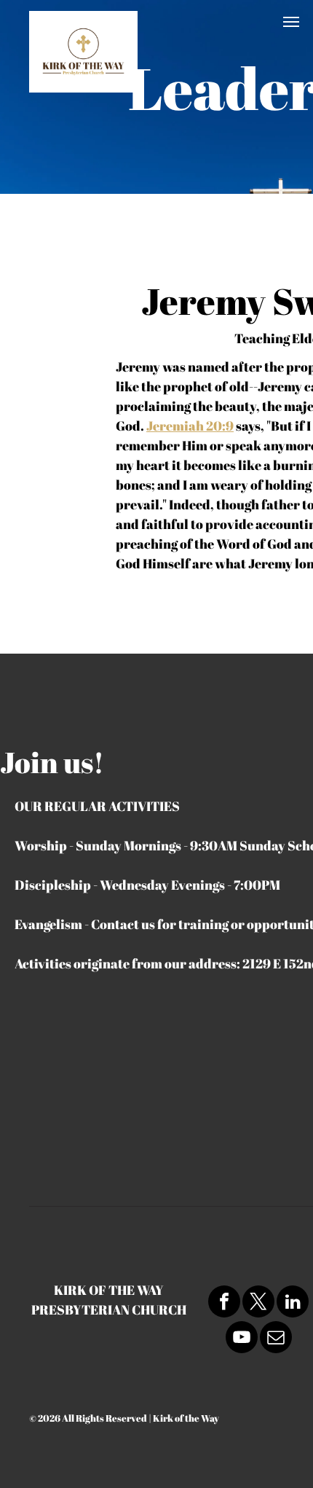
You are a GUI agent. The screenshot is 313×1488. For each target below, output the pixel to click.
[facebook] (224, 1303)
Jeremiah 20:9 (190, 425)
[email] (276, 1339)
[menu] (291, 21)
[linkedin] (293, 1303)
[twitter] (258, 1303)
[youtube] (242, 1339)
